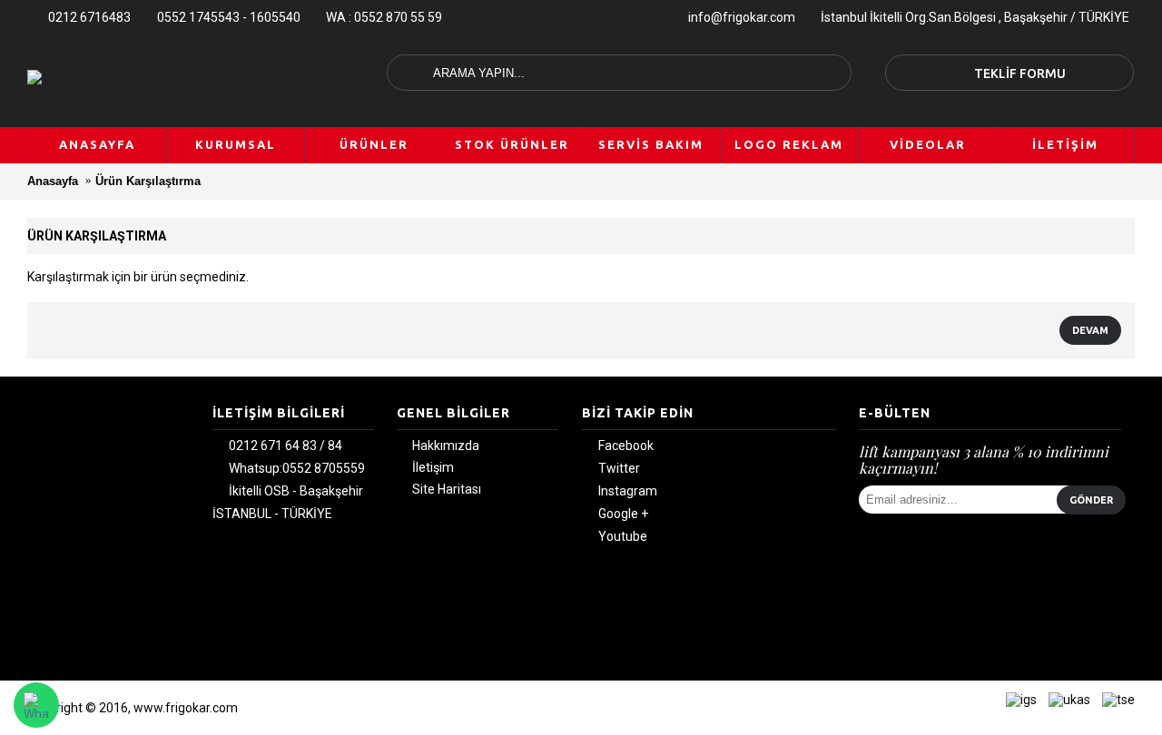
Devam (1090, 330)
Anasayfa (52, 181)
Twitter (619, 469)
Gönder (1091, 500)
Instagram (627, 492)
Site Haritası (446, 489)
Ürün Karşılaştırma (148, 181)
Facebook (626, 446)
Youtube (622, 537)
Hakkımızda (445, 445)
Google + (623, 514)
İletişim (433, 467)
